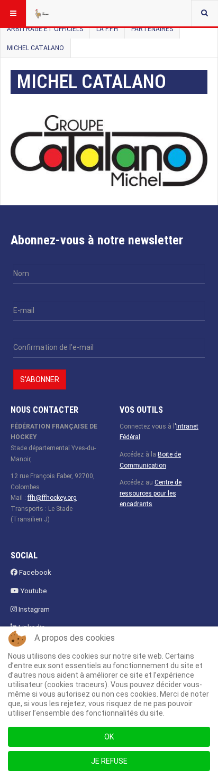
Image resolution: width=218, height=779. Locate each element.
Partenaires (152, 29)
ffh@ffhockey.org (52, 497)
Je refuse (109, 761)
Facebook (34, 572)
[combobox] (204, 13)
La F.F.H (107, 29)
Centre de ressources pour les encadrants (150, 493)
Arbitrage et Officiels (45, 29)
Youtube (33, 591)
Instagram (33, 609)
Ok (109, 737)
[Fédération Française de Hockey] (54, 13)
